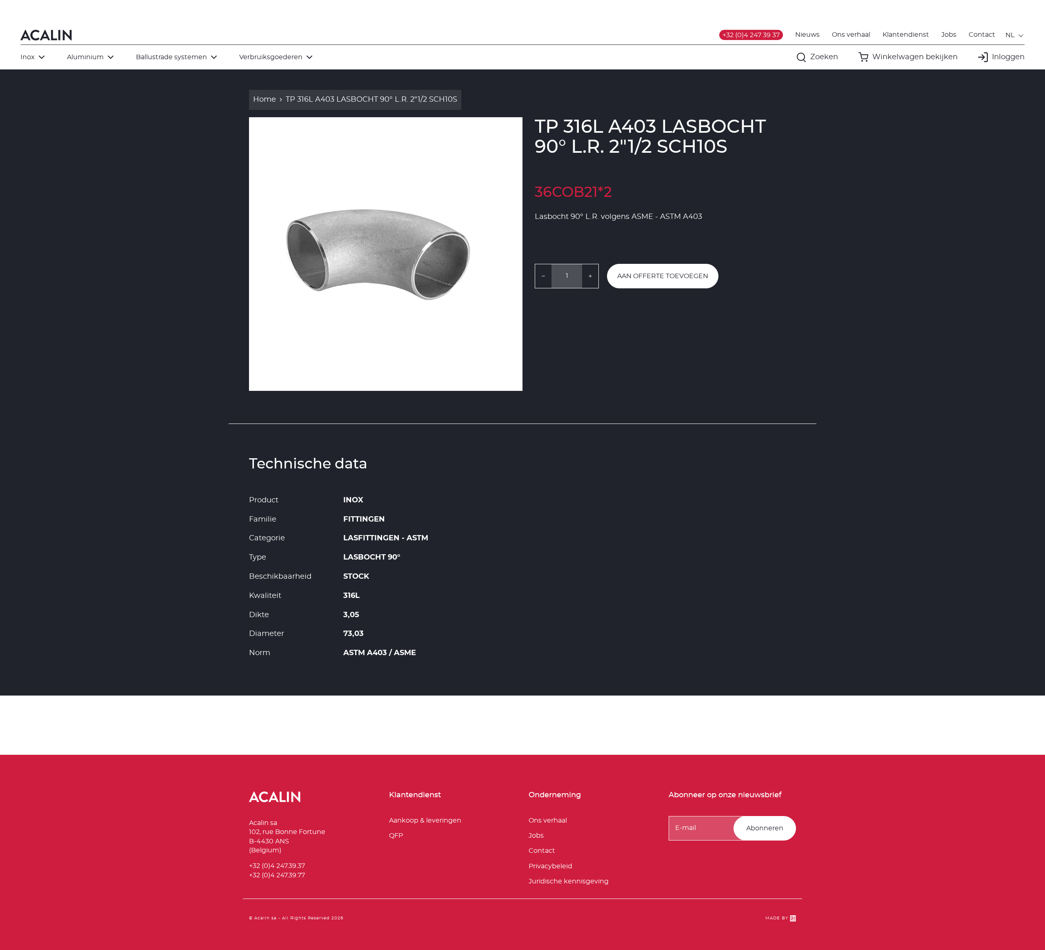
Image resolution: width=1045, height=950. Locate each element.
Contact (982, 34)
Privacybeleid (550, 866)
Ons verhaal (851, 34)
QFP (396, 835)
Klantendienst (906, 34)
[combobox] (1015, 35)
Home (264, 99)
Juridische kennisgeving (569, 881)
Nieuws (807, 34)
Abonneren (764, 828)
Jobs (948, 34)
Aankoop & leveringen (425, 820)
